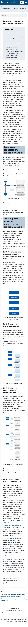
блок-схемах (21, 555)
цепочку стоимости (8, 159)
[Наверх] (25, 624)
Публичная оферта (14, 608)
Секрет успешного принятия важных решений (13, 594)
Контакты (22, 615)
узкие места (15, 550)
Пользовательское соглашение (10, 612)
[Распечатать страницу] (6, 583)
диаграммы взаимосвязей (15, 540)
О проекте (23, 612)
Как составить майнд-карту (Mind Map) (11, 596)
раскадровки (21, 569)
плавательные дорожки (9, 563)
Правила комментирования (10, 615)
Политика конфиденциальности (14, 610)
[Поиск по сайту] (22, 2)
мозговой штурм (7, 398)
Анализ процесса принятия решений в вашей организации (13, 599)
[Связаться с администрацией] (25, 617)
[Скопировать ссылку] (4, 583)
